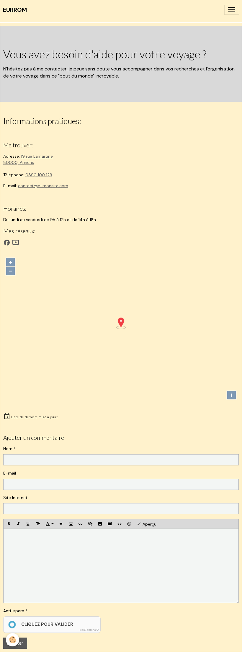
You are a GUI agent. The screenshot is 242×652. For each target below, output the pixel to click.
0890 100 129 (38, 174)
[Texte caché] (90, 523)
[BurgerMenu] (231, 10)
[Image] (100, 523)
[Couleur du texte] (49, 523)
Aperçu (148, 523)
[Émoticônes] (129, 523)
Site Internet (15, 497)
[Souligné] (28, 523)
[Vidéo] (110, 523)
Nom (7, 448)
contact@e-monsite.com (43, 185)
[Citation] (61, 523)
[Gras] (9, 523)
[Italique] (18, 523)
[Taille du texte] (38, 523)
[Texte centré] (71, 523)
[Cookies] (12, 639)
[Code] (120, 523)
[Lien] (81, 523)
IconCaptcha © (89, 630)
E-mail (9, 473)
